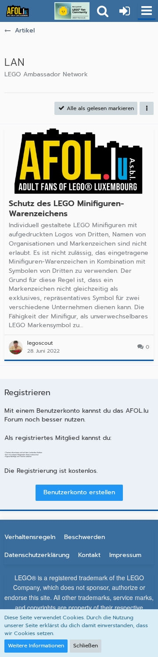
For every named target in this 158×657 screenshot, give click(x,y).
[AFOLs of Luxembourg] (17, 11)
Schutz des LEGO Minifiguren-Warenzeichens (66, 208)
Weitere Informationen (36, 646)
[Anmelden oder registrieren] (124, 11)
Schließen (85, 646)
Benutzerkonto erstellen (79, 492)
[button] (146, 11)
